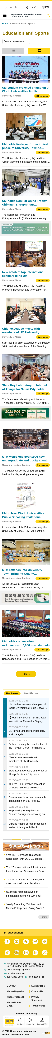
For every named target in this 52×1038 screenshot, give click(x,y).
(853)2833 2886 (15, 977)
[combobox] (16, 41)
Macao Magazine (15, 991)
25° (33, 7)
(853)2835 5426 (36, 977)
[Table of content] (4, 15)
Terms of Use (38, 1006)
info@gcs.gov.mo (16, 973)
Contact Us (37, 991)
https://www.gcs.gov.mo (18, 970)
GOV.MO (11, 986)
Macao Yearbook (15, 997)
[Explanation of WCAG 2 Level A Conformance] (46, 1033)
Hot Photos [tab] (31, 693)
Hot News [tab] (12, 693)
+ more (44, 917)
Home (5, 23)
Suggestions (38, 986)
